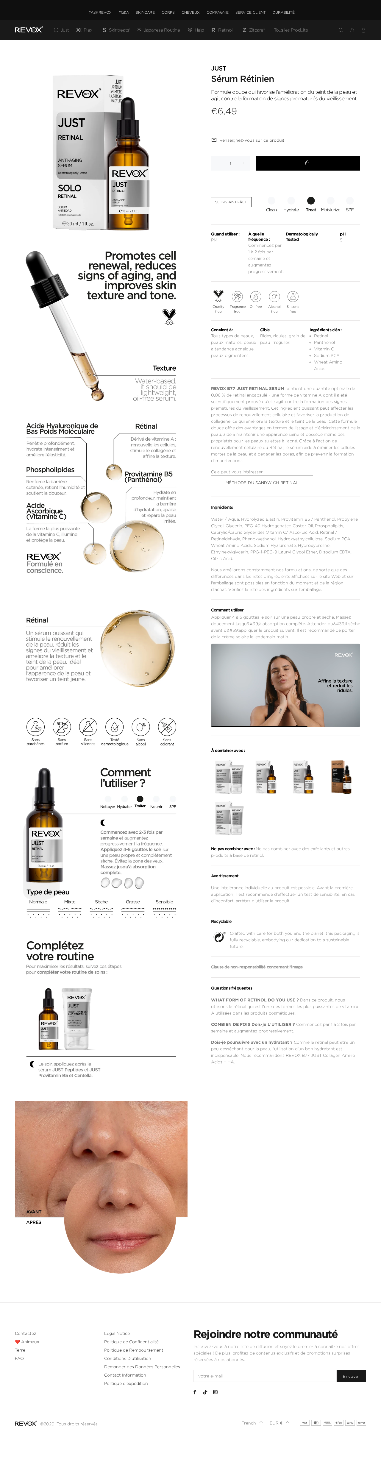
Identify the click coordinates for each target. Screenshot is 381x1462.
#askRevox (100, 12)
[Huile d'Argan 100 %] (303, 777)
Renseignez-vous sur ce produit (252, 140)
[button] (252, 1423)
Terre (20, 1350)
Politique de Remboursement (133, 1350)
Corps (168, 12)
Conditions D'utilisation (127, 1358)
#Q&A (123, 12)
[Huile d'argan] (340, 777)
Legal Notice (117, 1333)
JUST (218, 68)
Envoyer (351, 1376)
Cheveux (191, 12)
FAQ (19, 1358)
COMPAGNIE (218, 12)
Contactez (25, 1333)
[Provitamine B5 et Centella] (228, 777)
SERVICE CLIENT (250, 12)
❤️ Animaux (27, 1341)
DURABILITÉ (284, 12)
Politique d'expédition (126, 1383)
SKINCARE (145, 12)
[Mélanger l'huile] (266, 777)
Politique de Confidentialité (131, 1341)
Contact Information (125, 1375)
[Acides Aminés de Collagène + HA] (228, 818)
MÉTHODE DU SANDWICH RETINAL (262, 482)
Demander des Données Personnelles (142, 1366)
